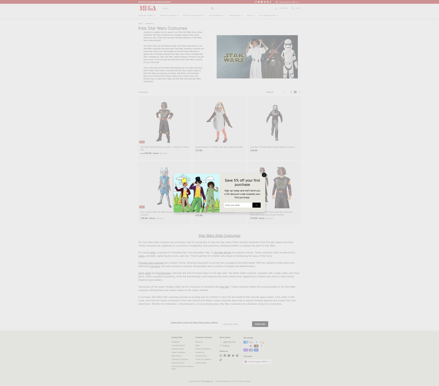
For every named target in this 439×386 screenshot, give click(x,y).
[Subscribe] (256, 205)
